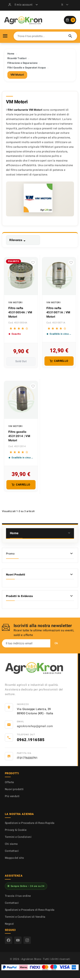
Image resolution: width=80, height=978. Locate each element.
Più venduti (12, 796)
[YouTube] (18, 940)
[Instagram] (27, 940)
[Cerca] (70, 36)
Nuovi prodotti (14, 789)
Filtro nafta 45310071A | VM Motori (58, 312)
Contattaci (12, 851)
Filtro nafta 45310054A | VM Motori (20, 312)
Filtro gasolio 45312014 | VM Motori (19, 436)
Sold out (21, 361)
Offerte (9, 782)
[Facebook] (8, 940)
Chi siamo (11, 844)
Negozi (9, 924)
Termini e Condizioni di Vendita (25, 917)
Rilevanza (18, 240)
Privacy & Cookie (15, 830)
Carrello (61, 361)
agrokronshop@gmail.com (35, 726)
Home (14, 533)
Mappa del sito (14, 858)
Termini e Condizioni (18, 837)
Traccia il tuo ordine (18, 896)
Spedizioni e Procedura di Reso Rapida (30, 823)
